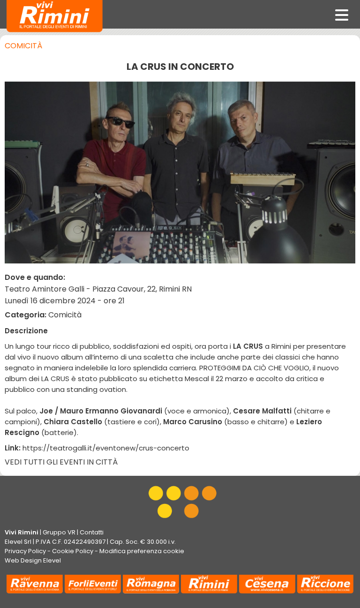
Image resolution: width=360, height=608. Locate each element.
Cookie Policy (72, 551)
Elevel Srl (18, 541)
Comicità (23, 45)
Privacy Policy (25, 551)
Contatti (92, 532)
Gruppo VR (59, 532)
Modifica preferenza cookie (141, 551)
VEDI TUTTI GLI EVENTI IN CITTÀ (61, 462)
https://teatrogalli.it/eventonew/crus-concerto (105, 448)
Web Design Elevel (33, 560)
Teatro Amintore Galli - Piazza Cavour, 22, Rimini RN (98, 289)
